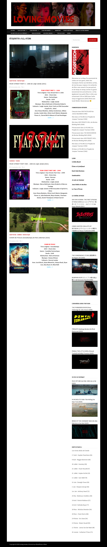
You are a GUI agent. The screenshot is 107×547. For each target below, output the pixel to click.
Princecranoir (76, 128)
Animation (58, 30)
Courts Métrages (68, 30)
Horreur (12, 161)
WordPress (39, 544)
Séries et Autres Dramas (82, 30)
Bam (45, 544)
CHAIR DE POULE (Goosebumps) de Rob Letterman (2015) (29, 238)
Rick (73, 117)
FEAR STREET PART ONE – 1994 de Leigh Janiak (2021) (29, 164)
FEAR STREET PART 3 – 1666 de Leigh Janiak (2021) (27, 84)
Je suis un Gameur (78, 180)
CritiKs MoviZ (76, 162)
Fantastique (20, 81)
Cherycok (75, 111)
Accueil (13, 30)
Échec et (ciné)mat (78, 166)
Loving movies (24, 544)
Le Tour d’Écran (77, 189)
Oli (73, 149)
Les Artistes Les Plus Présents (19, 33)
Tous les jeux (61, 33)
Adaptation (12, 81)
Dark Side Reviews (78, 171)
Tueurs (18, 161)
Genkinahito (76, 175)
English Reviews (36, 33)
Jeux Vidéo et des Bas (79, 184)
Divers (69, 33)
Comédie (19, 234)
